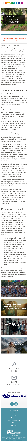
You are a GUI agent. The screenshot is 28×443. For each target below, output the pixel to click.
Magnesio (14, 418)
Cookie (11, 440)
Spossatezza (14, 410)
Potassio (14, 413)
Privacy (7, 440)
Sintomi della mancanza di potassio (15, 38)
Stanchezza (14, 425)
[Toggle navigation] (2, 3)
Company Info (19, 440)
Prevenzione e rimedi (10, 41)
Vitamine (14, 415)
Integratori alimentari (14, 420)
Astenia (14, 423)
